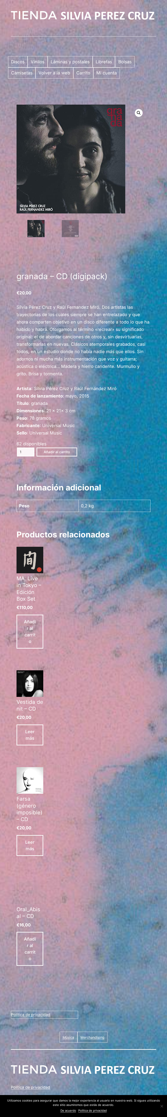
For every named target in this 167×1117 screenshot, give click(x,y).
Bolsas (125, 61)
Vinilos (37, 61)
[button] (139, 113)
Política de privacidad (30, 1014)
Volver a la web (54, 72)
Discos (18, 61)
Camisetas (21, 72)
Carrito (83, 72)
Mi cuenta (106, 72)
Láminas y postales (70, 61)
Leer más (30, 735)
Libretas (104, 61)
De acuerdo (68, 1110)
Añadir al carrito (57, 452)
